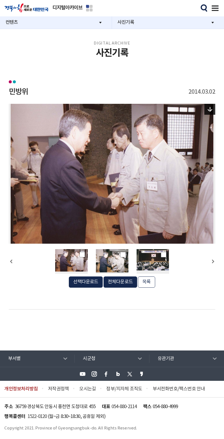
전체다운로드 (120, 282)
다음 (213, 271)
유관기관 (166, 358)
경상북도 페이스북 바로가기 (106, 374)
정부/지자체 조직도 (124, 389)
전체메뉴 (214, 7)
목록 (146, 282)
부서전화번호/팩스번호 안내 (179, 389)
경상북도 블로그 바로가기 (118, 374)
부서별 (14, 358)
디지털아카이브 (67, 8)
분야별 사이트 (89, 8)
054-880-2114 (124, 406)
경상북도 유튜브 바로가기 (82, 374)
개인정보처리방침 (21, 389)
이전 (11, 271)
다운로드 (209, 109)
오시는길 (87, 389)
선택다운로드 (85, 282)
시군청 (89, 358)
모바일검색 (203, 7)
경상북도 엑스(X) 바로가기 (129, 374)
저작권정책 (58, 389)
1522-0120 (37, 416)
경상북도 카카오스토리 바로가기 (141, 374)
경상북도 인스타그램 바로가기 (94, 374)
